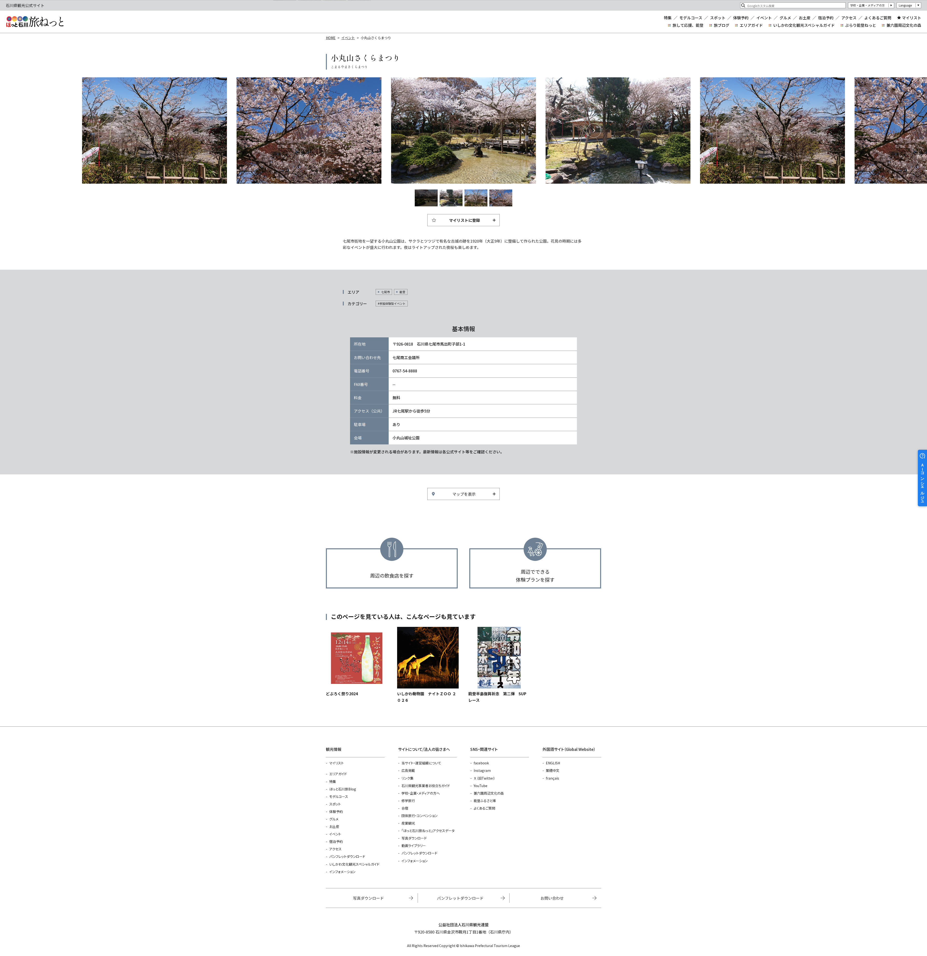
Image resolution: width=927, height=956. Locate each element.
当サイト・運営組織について (421, 762)
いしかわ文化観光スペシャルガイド (804, 25)
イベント (764, 18)
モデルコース (690, 18)
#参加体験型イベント (392, 303)
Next (594, 130)
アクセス (849, 18)
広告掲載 (408, 770)
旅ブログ (721, 25)
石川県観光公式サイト (35, 21)
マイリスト (911, 18)
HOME (331, 37)
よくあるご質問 (877, 18)
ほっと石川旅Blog (342, 789)
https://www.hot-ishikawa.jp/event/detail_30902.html (428, 665)
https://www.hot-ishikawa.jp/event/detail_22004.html (499, 665)
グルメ (785, 18)
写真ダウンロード (414, 838)
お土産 (804, 18)
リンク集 (407, 778)
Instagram (482, 770)
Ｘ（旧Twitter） (484, 778)
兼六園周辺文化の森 (903, 25)
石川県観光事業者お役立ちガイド (425, 785)
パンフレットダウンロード (347, 856)
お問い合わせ (552, 898)
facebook (481, 762)
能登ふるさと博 (485, 800)
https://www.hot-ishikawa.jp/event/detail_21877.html (356, 662)
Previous (333, 130)
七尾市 (385, 292)
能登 (402, 292)
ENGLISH (553, 762)
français (552, 778)
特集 (668, 18)
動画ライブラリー (413, 845)
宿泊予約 (826, 18)
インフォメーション (342, 871)
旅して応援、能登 (688, 25)
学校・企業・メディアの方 (867, 5)
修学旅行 (408, 800)
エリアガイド (751, 25)
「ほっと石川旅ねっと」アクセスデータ (428, 830)
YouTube (480, 785)
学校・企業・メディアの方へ (420, 793)
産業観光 (408, 823)
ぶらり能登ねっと (860, 25)
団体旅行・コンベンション (419, 815)
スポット (717, 18)
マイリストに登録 (464, 220)
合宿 (404, 808)
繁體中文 (552, 770)
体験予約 (741, 18)
